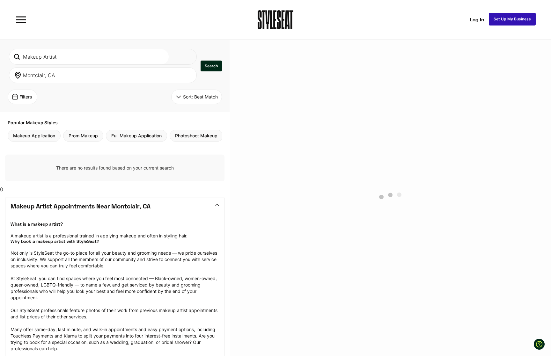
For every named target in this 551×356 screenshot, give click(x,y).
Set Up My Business (512, 19)
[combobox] (89, 56)
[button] (211, 66)
